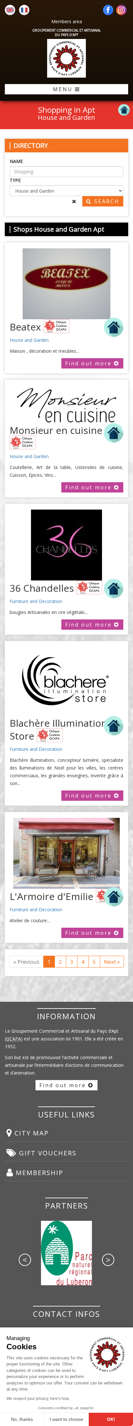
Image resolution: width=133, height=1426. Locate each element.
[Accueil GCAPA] (66, 58)
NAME (16, 161)
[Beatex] (66, 283)
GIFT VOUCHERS (47, 1153)
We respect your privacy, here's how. (38, 1398)
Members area (66, 21)
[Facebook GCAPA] (108, 10)
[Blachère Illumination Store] (66, 682)
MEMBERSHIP (38, 1172)
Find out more (89, 363)
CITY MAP (30, 1133)
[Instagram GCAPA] (121, 10)
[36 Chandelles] (66, 545)
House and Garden (29, 340)
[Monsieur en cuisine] (66, 405)
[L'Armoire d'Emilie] (66, 853)
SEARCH (105, 201)
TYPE (15, 180)
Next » (112, 961)
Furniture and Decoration (36, 601)
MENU (64, 89)
